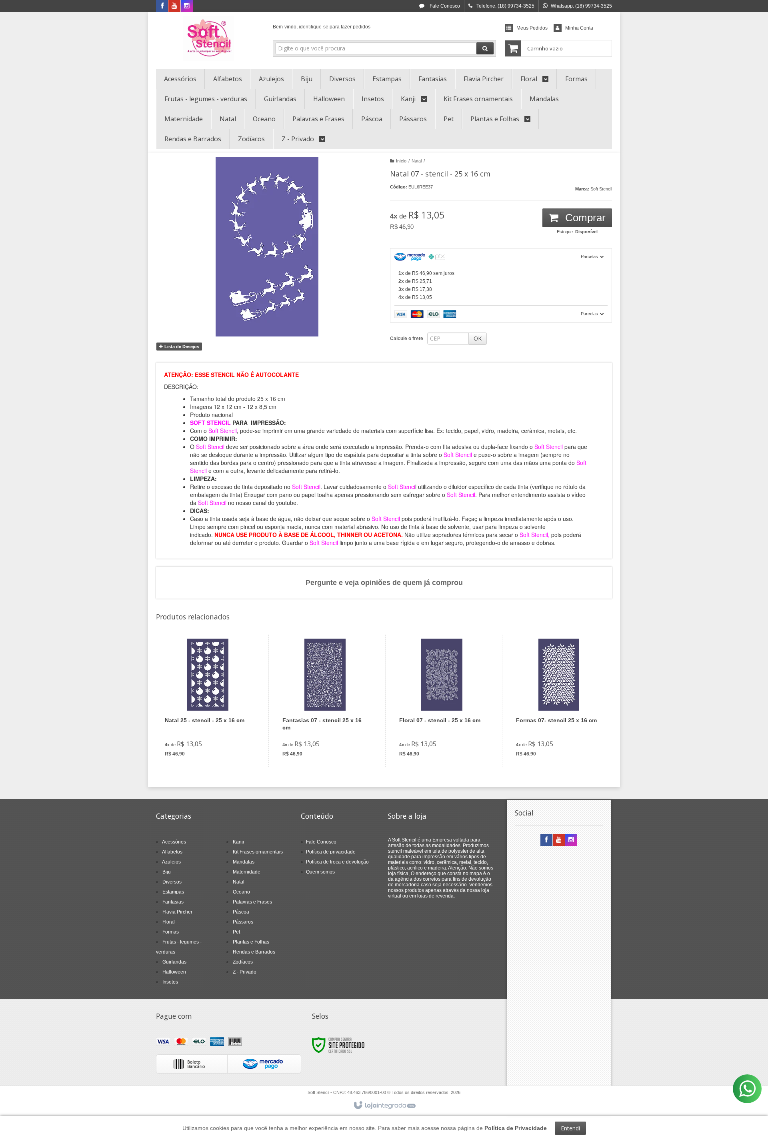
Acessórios (174, 842)
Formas (170, 932)
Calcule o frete (406, 338)
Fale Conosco (444, 6)
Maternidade (246, 872)
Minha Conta (579, 28)
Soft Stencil (601, 188)
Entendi (570, 1128)
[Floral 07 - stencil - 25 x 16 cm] (441, 701)
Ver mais (213, 730)
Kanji (238, 842)
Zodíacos (243, 962)
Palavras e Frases (252, 902)
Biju (166, 872)
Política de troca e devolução (337, 862)
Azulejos (171, 862)
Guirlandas (174, 962)
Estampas (173, 892)
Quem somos (320, 872)
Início (401, 160)
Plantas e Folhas (251, 942)
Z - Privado (244, 972)
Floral (168, 922)
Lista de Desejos (181, 346)
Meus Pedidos (532, 28)
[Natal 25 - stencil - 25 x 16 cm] (207, 701)
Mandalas (243, 862)
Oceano (241, 892)
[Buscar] (485, 48)
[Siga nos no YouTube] (559, 840)
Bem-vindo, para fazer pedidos (321, 27)
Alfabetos (172, 852)
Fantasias (173, 902)
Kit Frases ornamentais (258, 852)
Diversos (172, 882)
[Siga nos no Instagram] (187, 6)
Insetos (170, 982)
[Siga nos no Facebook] (162, 6)
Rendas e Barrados (254, 952)
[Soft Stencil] (208, 38)
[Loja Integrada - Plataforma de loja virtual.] (384, 1105)
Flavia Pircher (177, 912)
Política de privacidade (331, 852)
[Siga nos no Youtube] (174, 6)
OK (478, 338)
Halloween (174, 972)
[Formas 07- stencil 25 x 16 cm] (558, 701)
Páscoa (241, 912)
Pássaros (243, 922)
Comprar (584, 218)
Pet (236, 932)
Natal (417, 160)
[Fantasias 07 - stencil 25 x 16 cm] (325, 701)
